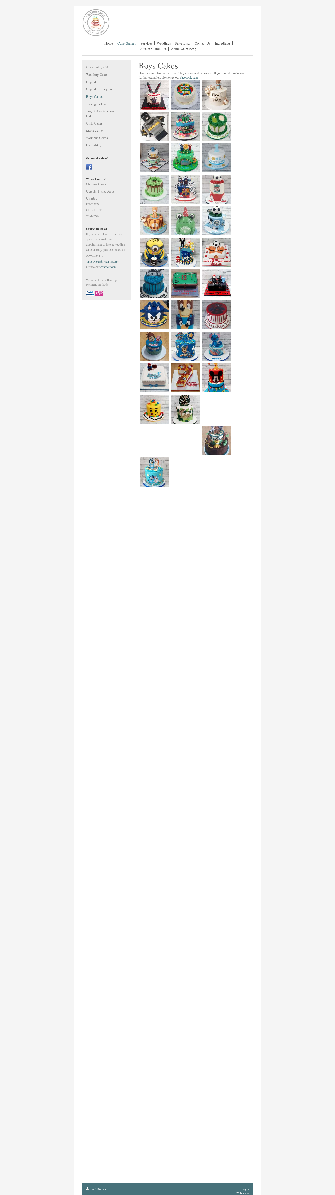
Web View (242, 1193)
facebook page (189, 77)
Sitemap (103, 1189)
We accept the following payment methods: (101, 282)
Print (93, 1189)
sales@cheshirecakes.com (102, 261)
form (113, 267)
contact (105, 267)
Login (245, 1189)
